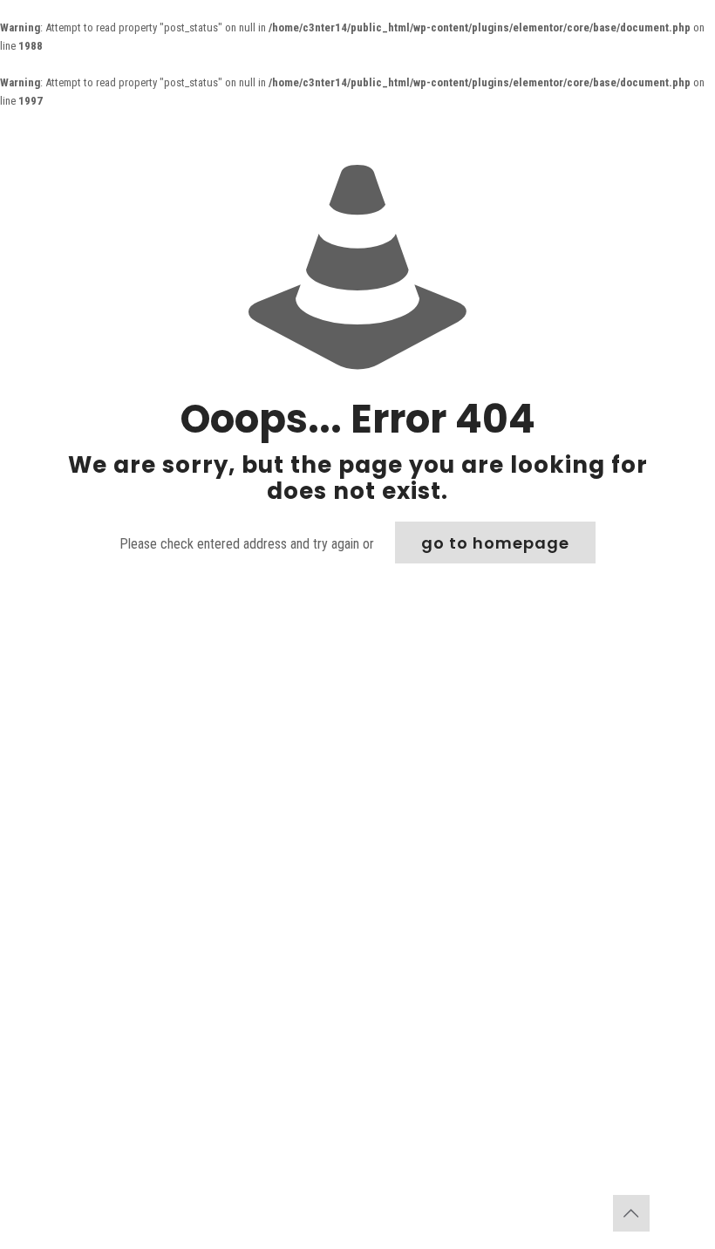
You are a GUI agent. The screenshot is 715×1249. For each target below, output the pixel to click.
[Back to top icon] (631, 1213)
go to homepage (495, 543)
